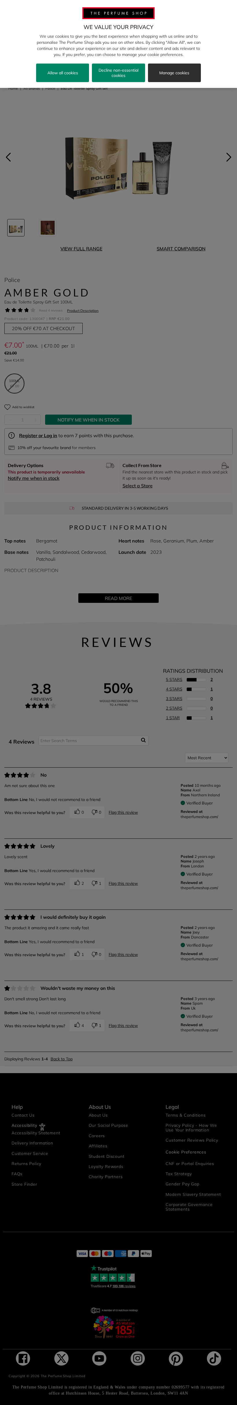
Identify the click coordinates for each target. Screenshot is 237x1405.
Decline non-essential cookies (118, 73)
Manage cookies (174, 72)
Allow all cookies (62, 72)
